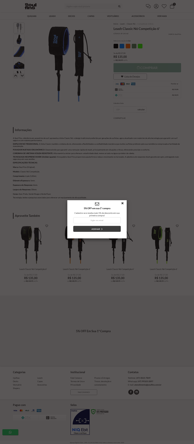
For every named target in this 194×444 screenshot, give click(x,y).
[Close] (123, 206)
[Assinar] (97, 231)
